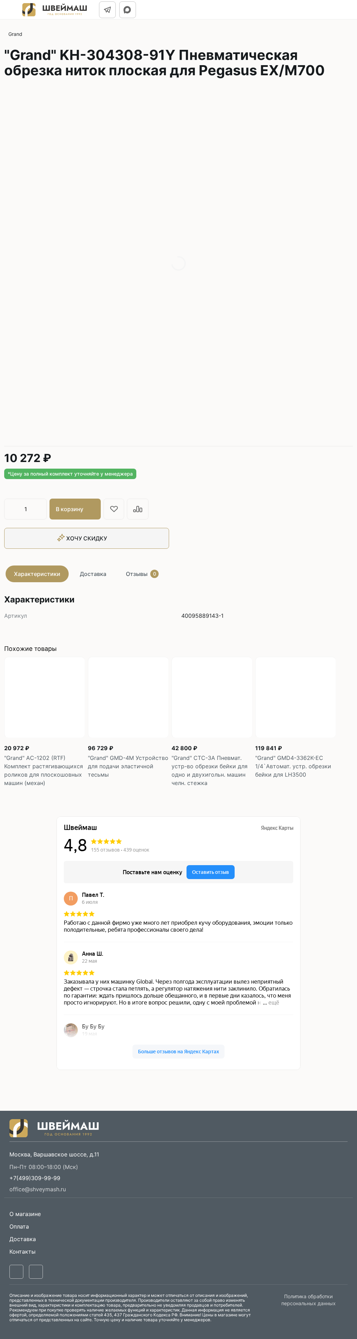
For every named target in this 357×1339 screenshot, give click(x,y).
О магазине (25, 1213)
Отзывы (141, 573)
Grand (15, 34)
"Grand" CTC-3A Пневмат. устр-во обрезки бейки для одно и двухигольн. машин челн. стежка (210, 770)
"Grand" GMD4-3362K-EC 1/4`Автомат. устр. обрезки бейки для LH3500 (293, 766)
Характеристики (37, 573)
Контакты (22, 1251)
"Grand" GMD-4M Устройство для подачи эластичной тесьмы (128, 766)
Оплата (19, 1226)
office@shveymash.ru (37, 1189)
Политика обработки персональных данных (308, 1299)
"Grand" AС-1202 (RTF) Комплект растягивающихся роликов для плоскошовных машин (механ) (43, 770)
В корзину (69, 509)
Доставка (93, 573)
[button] (34, 1178)
